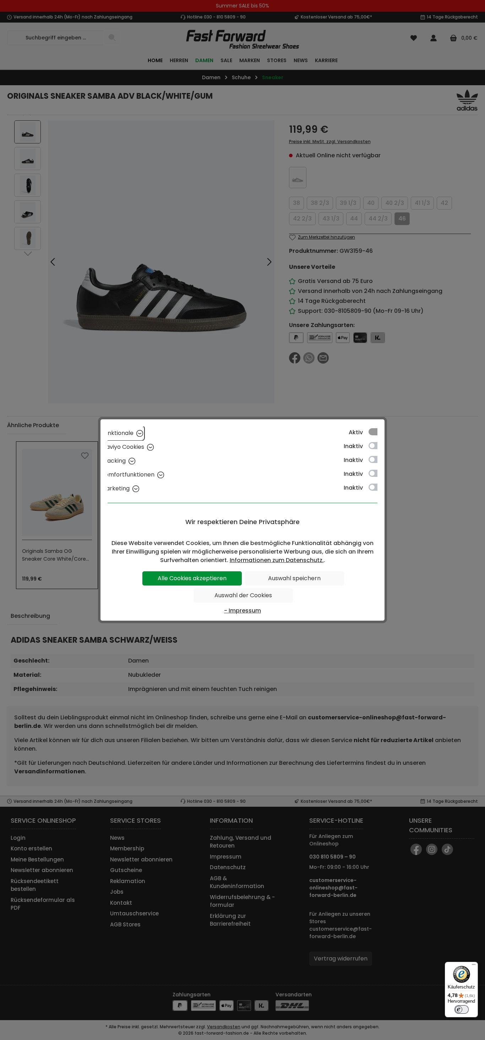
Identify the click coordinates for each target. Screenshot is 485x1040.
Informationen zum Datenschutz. (277, 560)
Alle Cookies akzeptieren (192, 578)
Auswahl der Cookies (243, 595)
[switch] (461, 1009)
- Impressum (242, 610)
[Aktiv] (376, 431)
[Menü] (473, 966)
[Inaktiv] (376, 445)
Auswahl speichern (294, 578)
